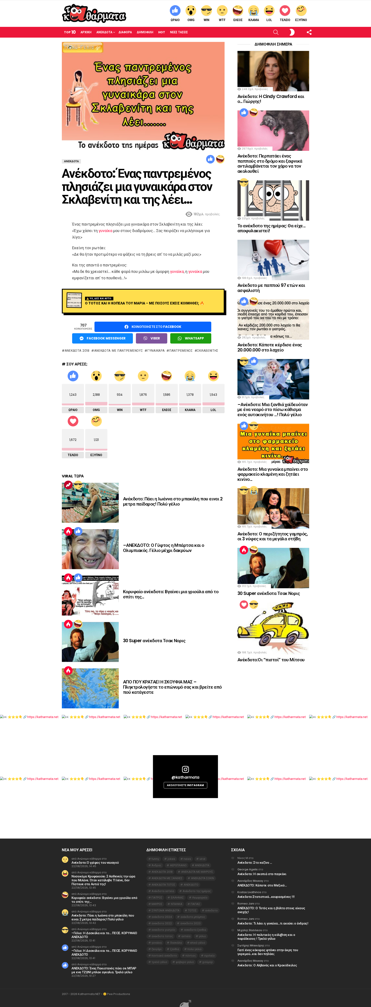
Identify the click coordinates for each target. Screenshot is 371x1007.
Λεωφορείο (199, 897)
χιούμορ (207, 962)
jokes (171, 859)
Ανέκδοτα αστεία (163, 891)
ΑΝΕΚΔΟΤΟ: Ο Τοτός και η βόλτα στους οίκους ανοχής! (271, 910)
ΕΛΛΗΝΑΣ (177, 897)
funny (155, 859)
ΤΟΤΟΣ (192, 910)
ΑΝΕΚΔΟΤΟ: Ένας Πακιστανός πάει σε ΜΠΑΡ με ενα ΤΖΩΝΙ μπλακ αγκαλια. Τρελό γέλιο (103, 970)
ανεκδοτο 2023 (190, 923)
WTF (222, 20)
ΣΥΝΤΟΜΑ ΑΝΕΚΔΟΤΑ (165, 910)
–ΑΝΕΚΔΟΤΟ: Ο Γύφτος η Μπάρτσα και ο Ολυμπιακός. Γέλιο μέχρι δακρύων (163, 547)
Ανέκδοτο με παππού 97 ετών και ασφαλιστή (271, 287)
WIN (206, 20)
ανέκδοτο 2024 (162, 917)
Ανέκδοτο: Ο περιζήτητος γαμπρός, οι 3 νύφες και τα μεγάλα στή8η (272, 536)
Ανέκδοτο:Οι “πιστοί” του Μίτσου (271, 660)
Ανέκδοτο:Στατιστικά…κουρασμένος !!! (266, 896)
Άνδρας (156, 865)
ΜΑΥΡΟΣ (157, 904)
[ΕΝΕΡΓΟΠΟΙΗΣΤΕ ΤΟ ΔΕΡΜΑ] (284, 32)
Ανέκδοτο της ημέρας (197, 891)
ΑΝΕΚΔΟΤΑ (202, 865)
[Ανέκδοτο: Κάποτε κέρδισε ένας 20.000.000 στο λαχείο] (273, 319)
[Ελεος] (220, 159)
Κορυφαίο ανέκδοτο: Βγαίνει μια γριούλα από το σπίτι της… (170, 594)
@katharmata (185, 777)
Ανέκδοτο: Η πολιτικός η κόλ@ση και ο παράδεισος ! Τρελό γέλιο (266, 936)
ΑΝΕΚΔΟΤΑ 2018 (77, 350)
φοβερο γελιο (185, 962)
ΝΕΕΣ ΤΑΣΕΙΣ (179, 32)
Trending (68, 485)
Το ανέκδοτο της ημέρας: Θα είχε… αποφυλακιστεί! (271, 228)
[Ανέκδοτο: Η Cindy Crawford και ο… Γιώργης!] (273, 71)
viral (202, 859)
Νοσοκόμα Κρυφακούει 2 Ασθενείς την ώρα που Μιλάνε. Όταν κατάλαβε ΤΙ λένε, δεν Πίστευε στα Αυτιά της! (103, 880)
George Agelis (247, 869)
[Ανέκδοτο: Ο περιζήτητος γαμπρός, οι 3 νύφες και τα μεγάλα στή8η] (273, 508)
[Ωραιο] (210, 159)
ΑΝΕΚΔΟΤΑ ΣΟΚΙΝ (202, 878)
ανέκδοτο (211, 910)
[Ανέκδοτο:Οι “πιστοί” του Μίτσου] (273, 628)
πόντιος (191, 956)
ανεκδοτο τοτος (162, 936)
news (187, 859)
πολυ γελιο (194, 949)
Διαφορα (125, 32)
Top (70, 32)
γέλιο (202, 936)
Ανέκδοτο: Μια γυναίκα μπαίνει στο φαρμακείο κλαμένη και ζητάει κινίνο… (272, 474)
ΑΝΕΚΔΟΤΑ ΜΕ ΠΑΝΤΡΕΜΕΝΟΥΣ (118, 350)
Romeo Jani (245, 904)
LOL (269, 20)
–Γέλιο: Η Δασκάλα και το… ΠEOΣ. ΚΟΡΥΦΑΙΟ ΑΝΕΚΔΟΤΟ (104, 935)
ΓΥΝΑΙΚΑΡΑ (156, 350)
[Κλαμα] (253, 490)
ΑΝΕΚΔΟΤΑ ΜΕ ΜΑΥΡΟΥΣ (197, 872)
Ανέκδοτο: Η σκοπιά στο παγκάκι (261, 874)
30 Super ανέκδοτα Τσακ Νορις (154, 640)
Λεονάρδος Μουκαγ (250, 881)
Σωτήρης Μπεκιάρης (250, 945)
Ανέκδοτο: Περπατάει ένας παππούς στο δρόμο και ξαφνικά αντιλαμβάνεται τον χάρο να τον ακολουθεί (269, 163)
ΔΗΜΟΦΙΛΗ (145, 32)
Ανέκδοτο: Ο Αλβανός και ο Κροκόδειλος (267, 965)
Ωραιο (175, 20)
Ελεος (238, 20)
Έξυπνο (301, 20)
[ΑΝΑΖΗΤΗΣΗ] (268, 32)
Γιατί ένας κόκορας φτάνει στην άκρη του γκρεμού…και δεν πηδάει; (267, 952)
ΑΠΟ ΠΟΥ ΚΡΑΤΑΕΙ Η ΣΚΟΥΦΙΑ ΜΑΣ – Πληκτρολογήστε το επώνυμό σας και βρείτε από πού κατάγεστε (172, 687)
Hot (161, 32)
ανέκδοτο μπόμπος (193, 917)
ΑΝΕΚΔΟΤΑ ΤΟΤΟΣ (163, 885)
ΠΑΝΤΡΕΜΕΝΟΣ (181, 350)
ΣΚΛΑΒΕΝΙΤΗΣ (207, 350)
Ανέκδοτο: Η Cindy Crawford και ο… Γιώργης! (270, 99)
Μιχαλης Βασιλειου (249, 930)
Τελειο (285, 20)
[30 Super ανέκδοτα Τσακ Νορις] (90, 642)
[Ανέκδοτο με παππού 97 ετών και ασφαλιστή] (273, 260)
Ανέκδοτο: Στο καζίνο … (254, 862)
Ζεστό (68, 531)
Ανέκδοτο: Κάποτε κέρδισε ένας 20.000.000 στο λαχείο (269, 347)
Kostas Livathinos (249, 892)
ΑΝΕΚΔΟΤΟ (191, 885)
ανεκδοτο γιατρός (163, 930)
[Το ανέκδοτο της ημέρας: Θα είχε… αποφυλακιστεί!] (273, 200)
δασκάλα (176, 943)
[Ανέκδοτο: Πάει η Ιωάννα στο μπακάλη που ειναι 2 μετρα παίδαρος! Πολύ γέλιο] (90, 503)
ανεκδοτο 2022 (162, 923)
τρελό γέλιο (159, 962)
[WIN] (78, 485)
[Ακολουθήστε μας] (301, 32)
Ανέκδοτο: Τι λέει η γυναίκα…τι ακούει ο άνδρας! (272, 923)
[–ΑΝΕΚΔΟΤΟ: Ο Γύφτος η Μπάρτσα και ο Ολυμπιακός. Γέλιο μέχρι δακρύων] (90, 549)
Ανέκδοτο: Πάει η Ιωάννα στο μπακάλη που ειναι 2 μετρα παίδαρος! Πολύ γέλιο (172, 501)
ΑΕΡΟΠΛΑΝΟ (178, 865)
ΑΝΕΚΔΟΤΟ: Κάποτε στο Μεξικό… (262, 885)
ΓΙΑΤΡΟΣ (157, 897)
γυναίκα (105, 230)
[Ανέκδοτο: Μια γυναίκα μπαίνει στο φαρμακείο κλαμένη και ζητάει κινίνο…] (273, 444)
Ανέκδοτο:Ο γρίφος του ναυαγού (95, 862)
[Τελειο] (244, 604)
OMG (191, 20)
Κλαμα (253, 20)
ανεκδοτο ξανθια (195, 930)
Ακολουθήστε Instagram (185, 785)
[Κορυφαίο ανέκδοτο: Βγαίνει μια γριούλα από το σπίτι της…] (90, 596)
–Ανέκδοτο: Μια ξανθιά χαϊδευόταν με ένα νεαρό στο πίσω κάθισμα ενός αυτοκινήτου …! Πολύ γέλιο (272, 409)
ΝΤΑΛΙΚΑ (176, 904)
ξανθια (174, 949)
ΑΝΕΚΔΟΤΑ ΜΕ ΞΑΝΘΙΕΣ (167, 878)
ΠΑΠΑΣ (195, 904)
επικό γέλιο (197, 943)
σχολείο (209, 956)
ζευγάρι (157, 949)
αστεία (185, 936)
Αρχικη (86, 32)
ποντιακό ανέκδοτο (164, 956)
